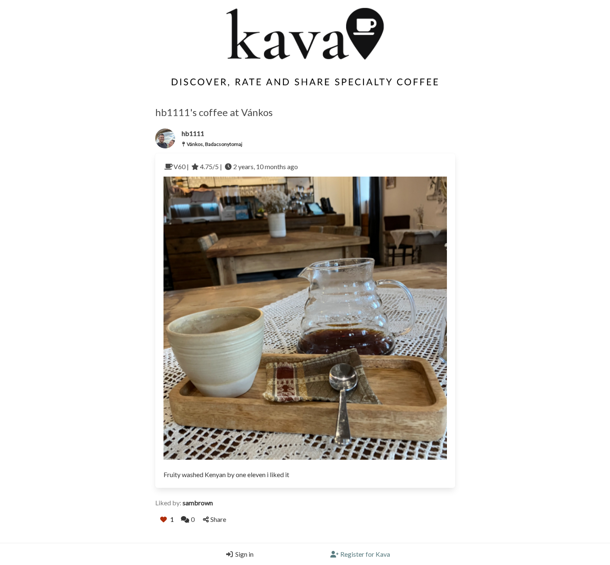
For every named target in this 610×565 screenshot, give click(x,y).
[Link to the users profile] (165, 138)
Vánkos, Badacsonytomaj (214, 144)
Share (218, 519)
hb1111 (193, 133)
